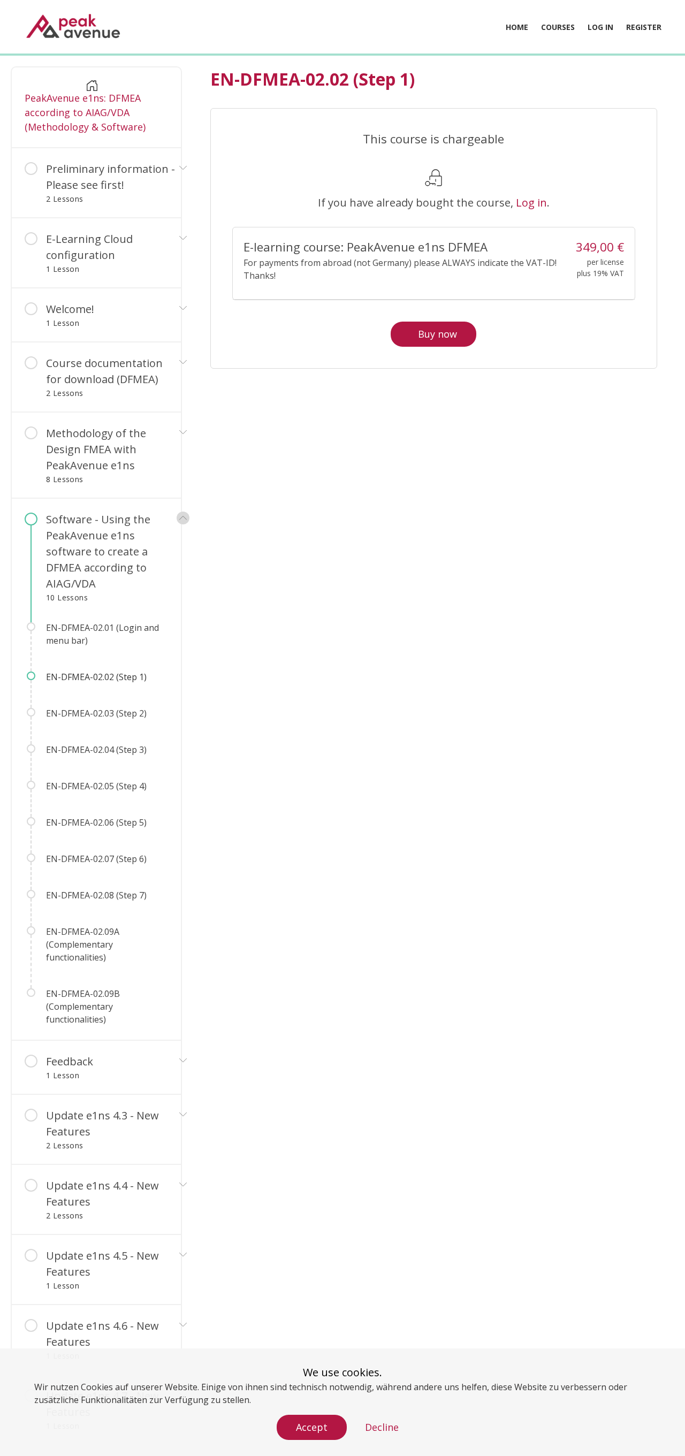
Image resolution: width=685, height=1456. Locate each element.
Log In (600, 27)
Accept (312, 1427)
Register (643, 27)
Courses (558, 27)
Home (517, 27)
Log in (531, 202)
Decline (382, 1427)
